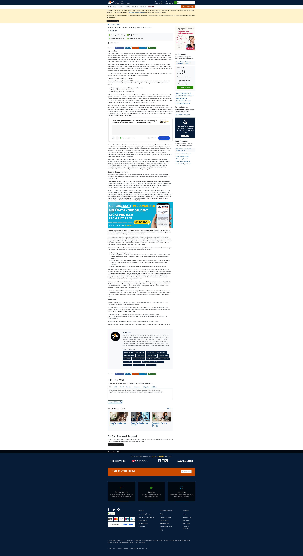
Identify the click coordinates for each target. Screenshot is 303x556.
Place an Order (187, 7)
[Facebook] (109, 509)
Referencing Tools (181, 159)
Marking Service (181, 98)
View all (169, 408)
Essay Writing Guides (182, 161)
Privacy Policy (112, 548)
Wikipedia (146, 387)
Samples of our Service (183, 101)
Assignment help (143, 523)
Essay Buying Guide (166, 526)
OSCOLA (154, 387)
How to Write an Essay (183, 154)
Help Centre (186, 523)
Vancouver (137, 387)
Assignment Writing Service (184, 95)
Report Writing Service (183, 93)
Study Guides (164, 520)
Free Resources (164, 523)
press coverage (158, 456)
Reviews (127, 7)
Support (161, 3)
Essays (113, 24)
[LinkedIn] (114, 509)
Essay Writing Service (144, 514)
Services (120, 7)
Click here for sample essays (136, 12)
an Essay (185, 87)
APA (110, 387)
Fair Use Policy (187, 517)
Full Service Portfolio (182, 103)
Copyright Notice (135, 548)
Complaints (186, 520)
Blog (161, 530)
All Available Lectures (182, 114)
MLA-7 (122, 387)
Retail (118, 24)
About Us (135, 7)
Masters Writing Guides (183, 164)
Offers (150, 7)
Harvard (128, 387)
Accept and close (112, 21)
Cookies (144, 548)
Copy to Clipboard (114, 402)
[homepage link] (108, 24)
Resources (143, 7)
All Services (141, 526)
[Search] (175, 2)
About (184, 514)
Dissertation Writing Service (146, 517)
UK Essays (112, 7)
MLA (115, 387)
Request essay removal (116, 445)
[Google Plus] (118, 509)
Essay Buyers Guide (182, 156)
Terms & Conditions (123, 548)
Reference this (114, 43)
